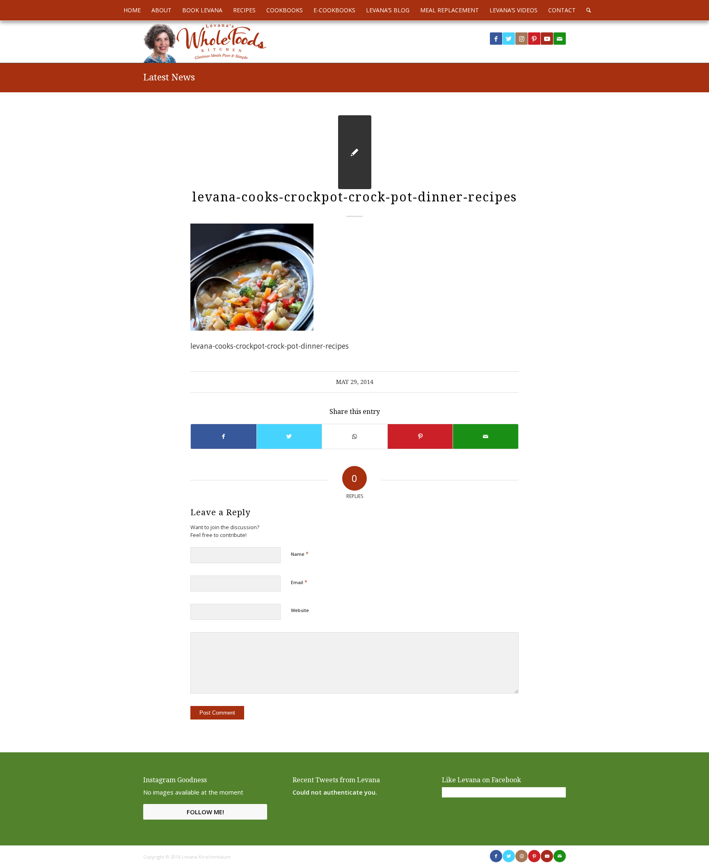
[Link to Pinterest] (534, 38)
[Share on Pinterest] (420, 436)
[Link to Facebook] (496, 38)
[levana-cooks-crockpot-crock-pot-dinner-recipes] (354, 152)
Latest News (169, 77)
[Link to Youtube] (547, 38)
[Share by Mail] (485, 436)
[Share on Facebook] (223, 436)
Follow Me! (205, 812)
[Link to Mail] (559, 38)
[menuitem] (132, 10)
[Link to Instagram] (521, 38)
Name (300, 553)
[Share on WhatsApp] (354, 436)
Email (299, 582)
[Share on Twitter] (289, 436)
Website (300, 610)
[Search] (586, 10)
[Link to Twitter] (509, 38)
